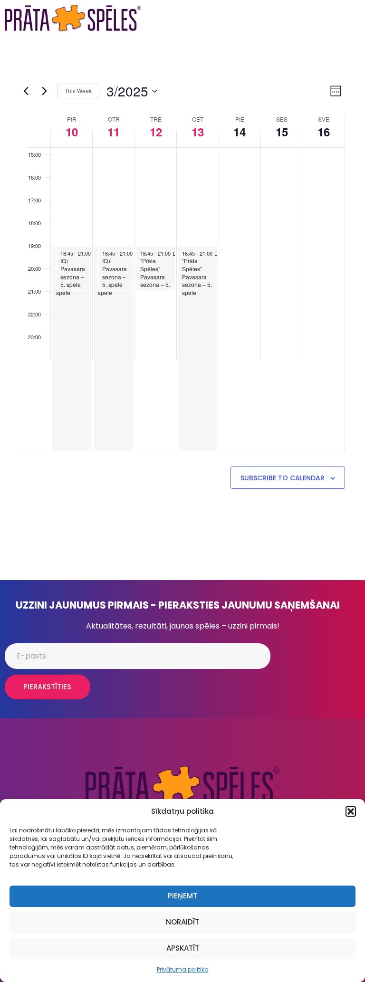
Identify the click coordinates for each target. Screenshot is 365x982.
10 (72, 132)
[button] (350, 811)
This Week (78, 90)
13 (198, 132)
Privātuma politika (183, 969)
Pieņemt (182, 896)
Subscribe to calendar (282, 478)
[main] (182, 308)
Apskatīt (182, 948)
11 (113, 132)
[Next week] (44, 91)
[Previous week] (25, 91)
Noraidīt (182, 922)
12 (156, 132)
